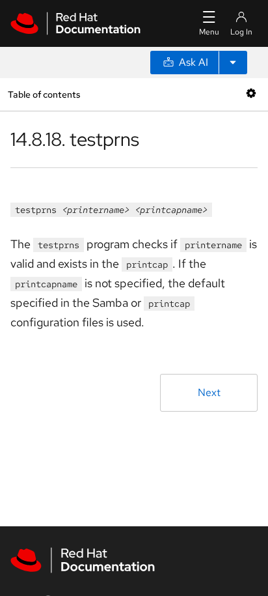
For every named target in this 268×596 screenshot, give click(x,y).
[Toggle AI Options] (233, 62)
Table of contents (44, 94)
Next (209, 392)
